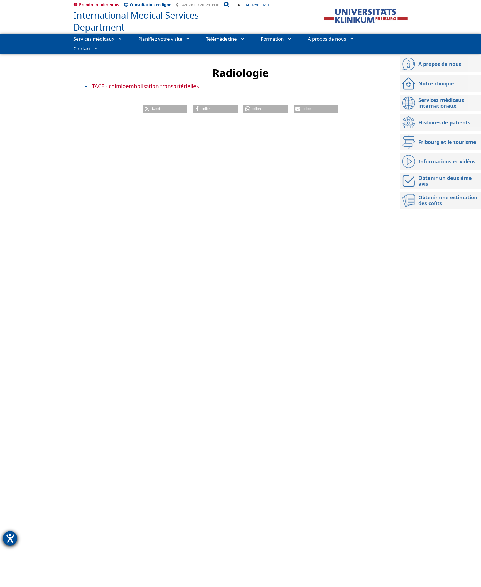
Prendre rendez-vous (99, 4)
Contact (82, 48)
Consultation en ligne (150, 4)
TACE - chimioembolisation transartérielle (144, 86)
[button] (165, 109)
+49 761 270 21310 (199, 5)
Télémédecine (221, 39)
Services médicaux (93, 39)
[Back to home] (366, 16)
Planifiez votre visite (160, 39)
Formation (272, 39)
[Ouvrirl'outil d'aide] (10, 538)
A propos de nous (327, 39)
